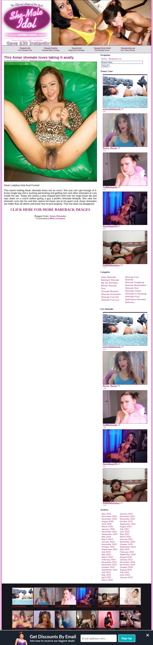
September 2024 (109, 534)
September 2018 (128, 554)
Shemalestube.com (128, 48)
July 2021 (124, 529)
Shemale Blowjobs (109, 291)
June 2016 (125, 575)
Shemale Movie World (102, 48)
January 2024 (108, 542)
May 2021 (124, 534)
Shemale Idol (77, 48)
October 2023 (108, 547)
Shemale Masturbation (135, 285)
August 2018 (126, 557)
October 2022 (108, 567)
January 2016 (126, 577)
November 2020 (127, 542)
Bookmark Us (115, 59)
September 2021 (128, 524)
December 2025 (109, 516)
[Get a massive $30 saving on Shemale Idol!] (76, 44)
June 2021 (125, 531)
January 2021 (126, 539)
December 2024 (109, 531)
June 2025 (107, 524)
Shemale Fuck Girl (110, 297)
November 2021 (127, 519)
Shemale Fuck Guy (110, 300)
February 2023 (109, 559)
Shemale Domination (111, 294)
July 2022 (106, 572)
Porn (103, 288)
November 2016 (127, 564)
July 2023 (106, 552)
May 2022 (106, 575)
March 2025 (107, 526)
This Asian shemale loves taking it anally (39, 57)
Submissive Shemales (135, 299)
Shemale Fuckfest (51, 48)
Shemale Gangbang (134, 282)
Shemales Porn (132, 296)
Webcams (129, 302)
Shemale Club (25, 48)
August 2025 (108, 521)
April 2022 (106, 577)
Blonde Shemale (109, 285)
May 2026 (106, 514)
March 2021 (125, 536)
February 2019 (127, 552)
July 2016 (124, 572)
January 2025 (108, 529)
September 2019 (128, 547)
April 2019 (124, 549)
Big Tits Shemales (109, 283)
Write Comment (57, 218)
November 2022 (109, 564)
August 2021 (126, 526)
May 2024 (106, 536)
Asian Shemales (58, 216)
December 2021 (127, 516)
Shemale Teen (132, 288)
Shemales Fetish (133, 291)
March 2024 (107, 539)
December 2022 (109, 562)
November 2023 (109, 544)
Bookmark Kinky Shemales (40, 61)
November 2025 (109, 519)
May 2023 (106, 554)
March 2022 (107, 580)
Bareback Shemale (110, 280)
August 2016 (126, 570)
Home (104, 59)
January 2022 (126, 514)
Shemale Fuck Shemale (132, 278)
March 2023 (107, 557)
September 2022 (109, 570)
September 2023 (109, 549)
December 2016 (127, 562)
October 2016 (126, 567)
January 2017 (126, 559)
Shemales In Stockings (136, 294)
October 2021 (126, 521)
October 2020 (126, 544)
